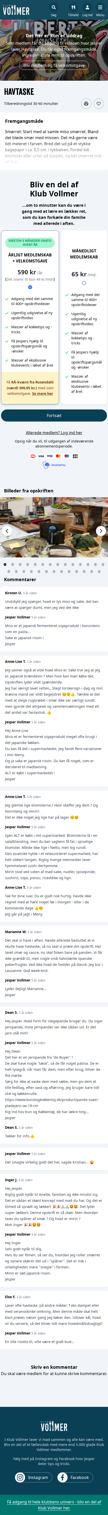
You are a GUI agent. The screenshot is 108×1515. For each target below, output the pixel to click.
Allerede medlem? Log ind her (54, 432)
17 (23, 571)
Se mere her (42, 393)
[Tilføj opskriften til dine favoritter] (98, 103)
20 (46, 571)
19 (38, 571)
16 (16, 571)
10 (72, 564)
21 (54, 571)
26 (91, 571)
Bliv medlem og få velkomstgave (54, 65)
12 (87, 564)
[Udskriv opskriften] (86, 103)
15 (8, 571)
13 (95, 564)
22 (61, 571)
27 (99, 571)
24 (76, 571)
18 (31, 571)
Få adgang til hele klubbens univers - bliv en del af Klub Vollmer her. (54, 1505)
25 (84, 571)
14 (102, 564)
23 (69, 571)
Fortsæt (54, 415)
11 (80, 564)
